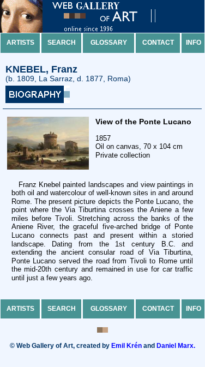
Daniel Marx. (175, 346)
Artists (20, 42)
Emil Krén (126, 346)
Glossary (109, 42)
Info (193, 42)
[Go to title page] (87, 30)
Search (61, 42)
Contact (158, 42)
